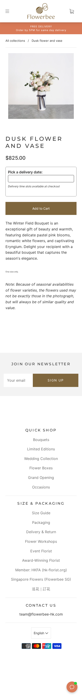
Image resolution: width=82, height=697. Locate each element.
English (39, 633)
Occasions (41, 487)
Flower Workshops (41, 541)
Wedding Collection (41, 458)
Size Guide (41, 513)
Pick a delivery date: (25, 172)
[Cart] (72, 11)
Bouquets (41, 439)
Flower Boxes (41, 468)
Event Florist (41, 551)
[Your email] (18, 380)
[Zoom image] (41, 87)
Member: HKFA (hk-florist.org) (41, 570)
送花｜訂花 (41, 589)
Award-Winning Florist (41, 560)
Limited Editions (41, 449)
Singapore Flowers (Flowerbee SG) (41, 579)
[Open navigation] (10, 11)
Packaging (41, 522)
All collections (15, 40)
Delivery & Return (41, 532)
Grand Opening (41, 477)
